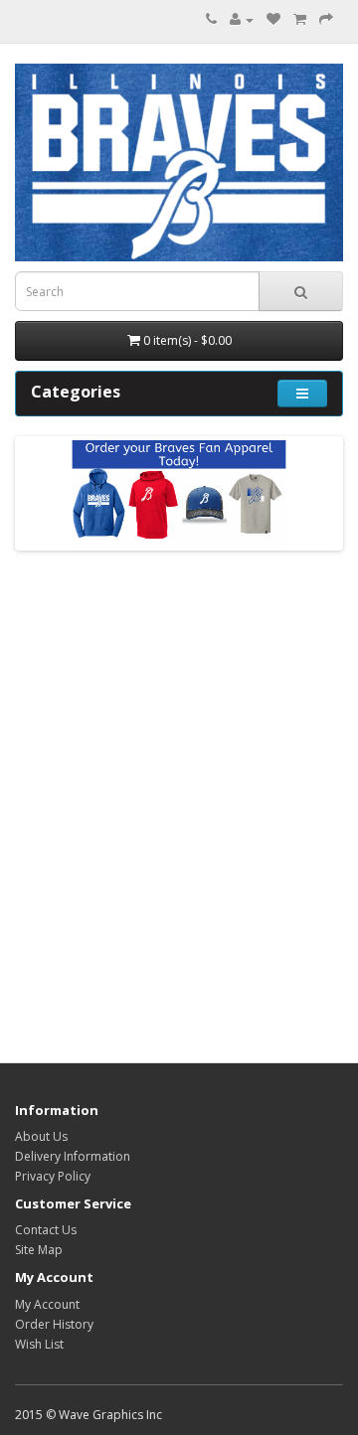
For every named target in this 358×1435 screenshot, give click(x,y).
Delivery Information (72, 1156)
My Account (47, 1304)
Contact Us (46, 1229)
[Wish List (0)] (273, 19)
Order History (54, 1324)
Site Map (39, 1249)
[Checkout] (326, 19)
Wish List (39, 1344)
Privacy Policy (52, 1176)
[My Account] (242, 19)
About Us (41, 1136)
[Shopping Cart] (299, 19)
